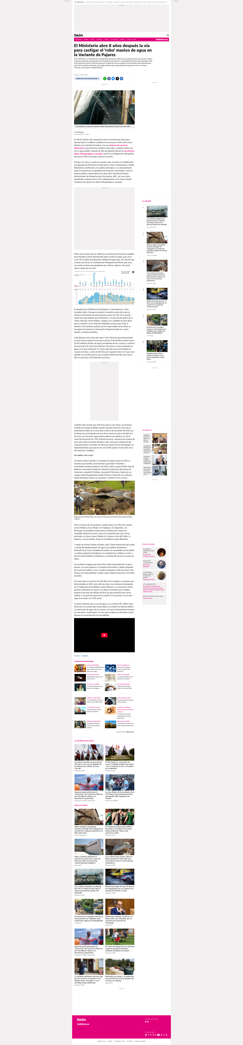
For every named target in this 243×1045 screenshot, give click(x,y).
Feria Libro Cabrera (129, 2)
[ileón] (87, 1019)
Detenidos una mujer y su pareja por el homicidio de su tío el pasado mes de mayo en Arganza (119, 978)
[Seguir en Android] (145, 1022)
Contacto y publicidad (139, 1041)
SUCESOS (145, 2)
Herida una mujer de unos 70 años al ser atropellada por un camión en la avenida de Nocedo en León (119, 888)
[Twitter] (117, 78)
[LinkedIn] (121, 78)
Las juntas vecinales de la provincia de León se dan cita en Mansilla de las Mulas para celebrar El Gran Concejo (88, 765)
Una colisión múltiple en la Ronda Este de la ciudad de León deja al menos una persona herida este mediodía (88, 889)
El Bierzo (122, 39)
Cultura (92, 39)
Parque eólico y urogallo (119, 2)
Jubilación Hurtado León (153, 2)
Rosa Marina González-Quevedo (148, 555)
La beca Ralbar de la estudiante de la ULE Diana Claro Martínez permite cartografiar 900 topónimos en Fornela (119, 795)
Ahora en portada (81, 805)
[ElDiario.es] (161, 39)
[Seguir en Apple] (148, 1022)
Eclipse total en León (163, 2)
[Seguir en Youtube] (158, 1035)
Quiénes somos (102, 1041)
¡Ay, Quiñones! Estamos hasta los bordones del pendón (148, 574)
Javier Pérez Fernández (146, 565)
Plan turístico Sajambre (100, 2)
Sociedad (99, 39)
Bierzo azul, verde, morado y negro (153, 596)
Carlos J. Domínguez (80, 835)
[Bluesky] (113, 78)
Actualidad (78, 39)
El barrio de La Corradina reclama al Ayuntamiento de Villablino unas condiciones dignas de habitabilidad (89, 918)
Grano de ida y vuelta (90, 2)
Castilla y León (131, 39)
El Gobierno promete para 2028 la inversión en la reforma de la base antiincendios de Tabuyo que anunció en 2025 (118, 829)
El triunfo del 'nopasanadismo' (148, 561)
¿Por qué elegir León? (149, 584)
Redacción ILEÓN (79, 770)
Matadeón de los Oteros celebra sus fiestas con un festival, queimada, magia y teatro (156, 356)
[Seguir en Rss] (166, 1035)
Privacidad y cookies (119, 1041)
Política (86, 39)
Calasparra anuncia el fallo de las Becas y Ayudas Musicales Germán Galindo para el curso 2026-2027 (147, 438)
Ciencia (106, 39)
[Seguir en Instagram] (155, 1035)
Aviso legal (129, 1041)
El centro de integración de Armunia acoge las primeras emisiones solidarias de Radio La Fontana (119, 948)
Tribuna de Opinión (148, 544)
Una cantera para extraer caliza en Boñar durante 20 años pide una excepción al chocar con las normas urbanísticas (119, 859)
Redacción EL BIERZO (81, 800)
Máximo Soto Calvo (148, 579)
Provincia (76, 656)
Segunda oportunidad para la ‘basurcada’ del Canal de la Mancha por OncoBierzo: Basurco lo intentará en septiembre (89, 795)
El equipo (110, 1041)
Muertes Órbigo (109, 2)
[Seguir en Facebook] (150, 1035)
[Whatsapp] (105, 78)
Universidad (114, 39)
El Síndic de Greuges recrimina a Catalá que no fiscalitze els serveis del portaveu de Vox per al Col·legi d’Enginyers (147, 460)
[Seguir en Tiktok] (161, 1035)
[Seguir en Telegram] (153, 1035)
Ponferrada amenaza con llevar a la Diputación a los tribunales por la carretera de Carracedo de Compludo (119, 919)
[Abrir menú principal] (168, 35)
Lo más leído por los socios (84, 741)
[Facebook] (109, 78)
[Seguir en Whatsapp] (164, 1035)
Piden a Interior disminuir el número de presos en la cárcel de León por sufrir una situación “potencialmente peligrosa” (87, 859)
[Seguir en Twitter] (148, 1035)
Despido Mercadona (137, 2)
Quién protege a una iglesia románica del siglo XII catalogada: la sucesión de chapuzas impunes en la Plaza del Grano (89, 829)
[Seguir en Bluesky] (146, 1035)
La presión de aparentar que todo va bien (148, 550)
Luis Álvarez (78, 923)
